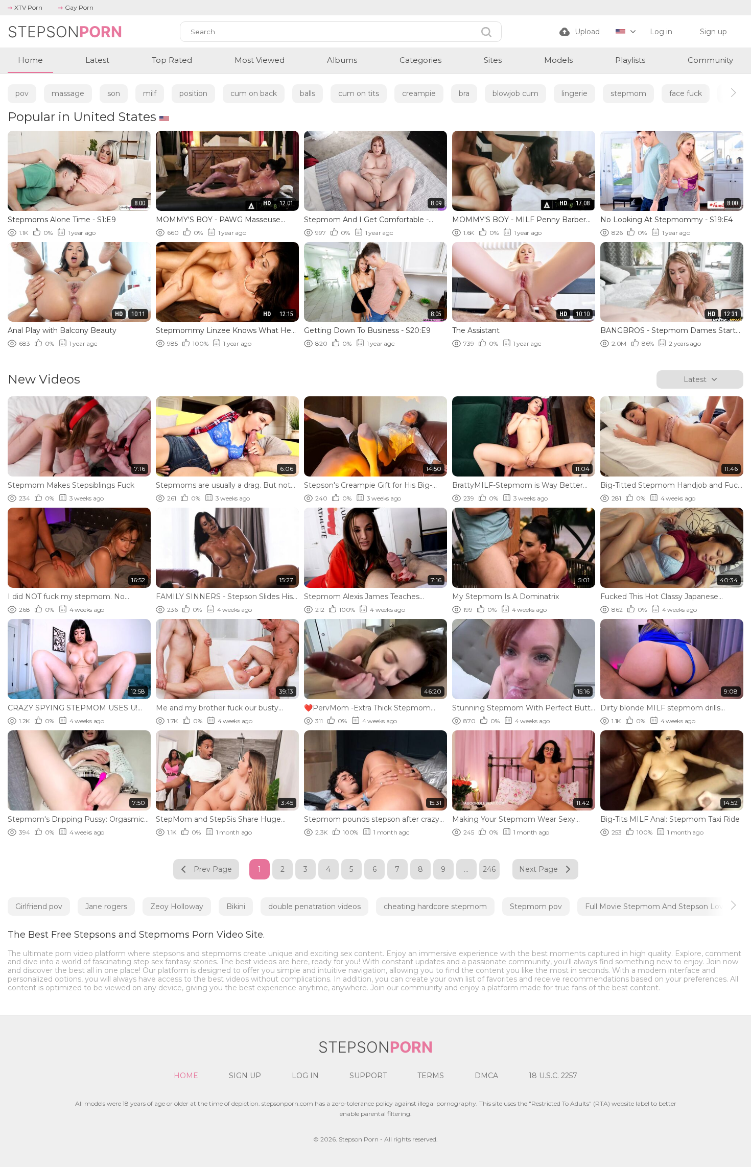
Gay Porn (79, 7)
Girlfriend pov (38, 906)
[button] (724, 92)
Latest (97, 60)
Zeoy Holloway (176, 906)
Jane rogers (106, 906)
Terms (430, 1075)
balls (307, 93)
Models (558, 60)
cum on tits (358, 93)
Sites (493, 60)
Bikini (235, 906)
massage (68, 93)
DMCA (486, 1075)
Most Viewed (259, 60)
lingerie (574, 93)
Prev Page (213, 869)
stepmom (628, 93)
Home (30, 60)
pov (22, 93)
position (193, 93)
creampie (419, 93)
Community (710, 60)
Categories (420, 60)
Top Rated (172, 60)
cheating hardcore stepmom (435, 906)
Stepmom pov (536, 906)
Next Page (538, 869)
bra (464, 93)
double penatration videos (314, 906)
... (466, 869)
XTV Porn (28, 7)
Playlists (630, 60)
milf (149, 93)
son (113, 93)
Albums (342, 60)
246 (489, 869)
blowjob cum (515, 93)
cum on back (253, 93)
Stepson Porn (359, 1139)
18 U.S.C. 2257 (553, 1075)
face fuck (685, 93)
